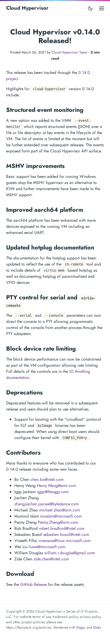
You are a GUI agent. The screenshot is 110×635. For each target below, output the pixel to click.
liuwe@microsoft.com (47, 547)
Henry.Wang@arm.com (56, 485)
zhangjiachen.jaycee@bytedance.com (46, 504)
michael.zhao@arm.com (59, 510)
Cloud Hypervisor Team (69, 52)
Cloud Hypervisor (27, 8)
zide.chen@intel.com (51, 559)
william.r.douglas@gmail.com (69, 553)
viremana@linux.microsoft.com (64, 541)
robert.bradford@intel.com (61, 528)
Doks (97, 627)
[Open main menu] (101, 8)
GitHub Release (33, 584)
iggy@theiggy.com (53, 492)
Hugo (80, 627)
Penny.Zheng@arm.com (58, 522)
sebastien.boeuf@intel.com (66, 534)
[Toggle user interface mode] (90, 8)
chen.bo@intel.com (46, 479)
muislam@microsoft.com (61, 516)
